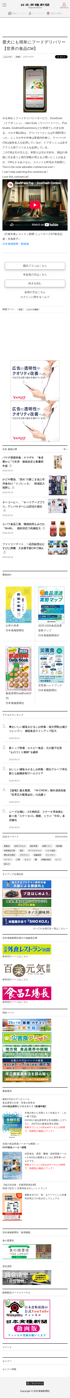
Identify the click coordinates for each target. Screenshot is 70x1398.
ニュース (7, 57)
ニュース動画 (32, 309)
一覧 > (65, 449)
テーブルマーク (34, 851)
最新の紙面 (56, 13)
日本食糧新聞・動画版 (15, 243)
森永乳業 (33, 846)
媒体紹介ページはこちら (15, 956)
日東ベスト (46, 846)
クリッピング (37, 13)
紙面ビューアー (19, 13)
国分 (22, 851)
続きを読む (35, 283)
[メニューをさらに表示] (4, 5)
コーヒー (7, 859)
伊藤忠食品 (46, 859)
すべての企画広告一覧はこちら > (50, 928)
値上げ (7, 864)
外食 (18, 57)
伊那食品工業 (9, 851)
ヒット (58, 859)
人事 (18, 859)
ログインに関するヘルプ (34, 297)
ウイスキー (50, 855)
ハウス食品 (50, 851)
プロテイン (24, 855)
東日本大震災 (9, 855)
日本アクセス (19, 846)
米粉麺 (59, 846)
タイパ (27, 859)
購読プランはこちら (35, 265)
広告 (20, 309)
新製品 (7, 846)
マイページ (36, 1383)
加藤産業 (37, 855)
